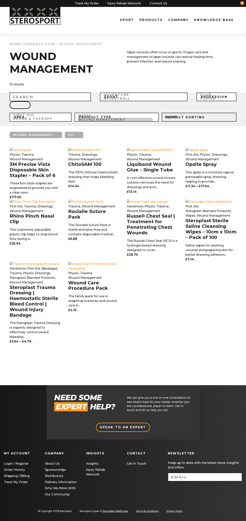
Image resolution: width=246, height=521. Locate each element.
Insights (92, 463)
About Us (52, 463)
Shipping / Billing (17, 476)
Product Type (40, 44)
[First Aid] (39, 115)
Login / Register (16, 463)
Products (151, 20)
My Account (223, 3)
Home (15, 44)
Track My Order (87, 3)
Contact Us (158, 3)
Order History (14, 470)
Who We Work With (60, 488)
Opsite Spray (201, 164)
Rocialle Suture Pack (87, 214)
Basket (230, 3)
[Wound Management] (115, 120)
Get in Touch (136, 463)
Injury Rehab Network (124, 3)
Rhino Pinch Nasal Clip (32, 218)
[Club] (215, 95)
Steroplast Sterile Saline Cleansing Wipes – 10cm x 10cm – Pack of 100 (210, 229)
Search (216, 3)
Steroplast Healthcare (115, 511)
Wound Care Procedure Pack (88, 285)
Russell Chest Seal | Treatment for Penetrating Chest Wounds (151, 224)
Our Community (57, 494)
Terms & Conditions (147, 511)
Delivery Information (61, 482)
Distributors (54, 476)
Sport (127, 20)
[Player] (215, 99)
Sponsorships (55, 470)
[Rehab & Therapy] (39, 119)
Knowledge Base (214, 20)
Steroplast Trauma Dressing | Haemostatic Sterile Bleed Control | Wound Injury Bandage (34, 301)
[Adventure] (142, 95)
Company (178, 20)
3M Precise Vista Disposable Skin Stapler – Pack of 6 (32, 170)
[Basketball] (142, 99)
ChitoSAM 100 (84, 164)
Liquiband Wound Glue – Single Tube (150, 167)
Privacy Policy (174, 511)
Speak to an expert (123, 427)
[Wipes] (115, 116)
